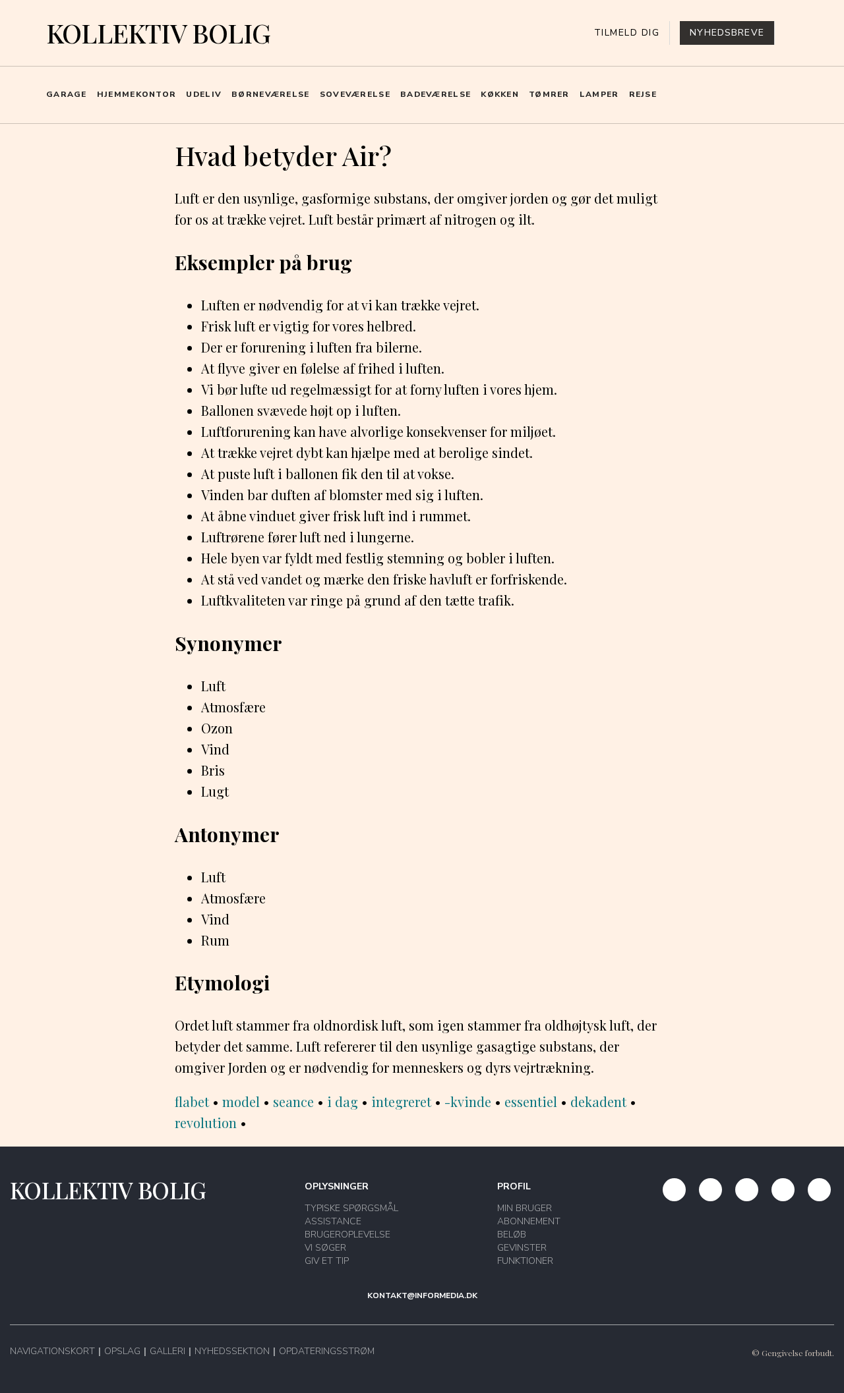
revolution (206, 1122)
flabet (192, 1101)
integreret (401, 1101)
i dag (342, 1101)
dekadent (598, 1101)
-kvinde (467, 1101)
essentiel (530, 1101)
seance (293, 1101)
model (241, 1101)
